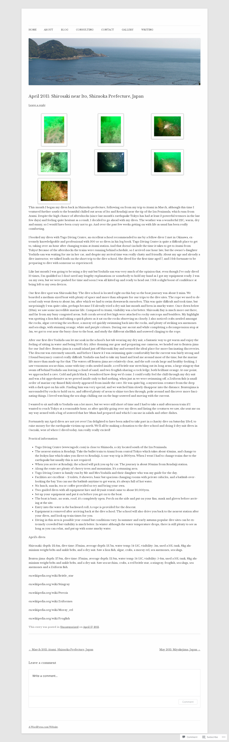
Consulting (84, 29)
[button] (57, 130)
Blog (64, 29)
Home (33, 29)
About (48, 29)
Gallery (127, 29)
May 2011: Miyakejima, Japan (179, 649)
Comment (188, 701)
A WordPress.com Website (43, 727)
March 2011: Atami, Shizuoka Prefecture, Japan (61, 649)
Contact (107, 29)
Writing (147, 29)
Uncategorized (69, 627)
